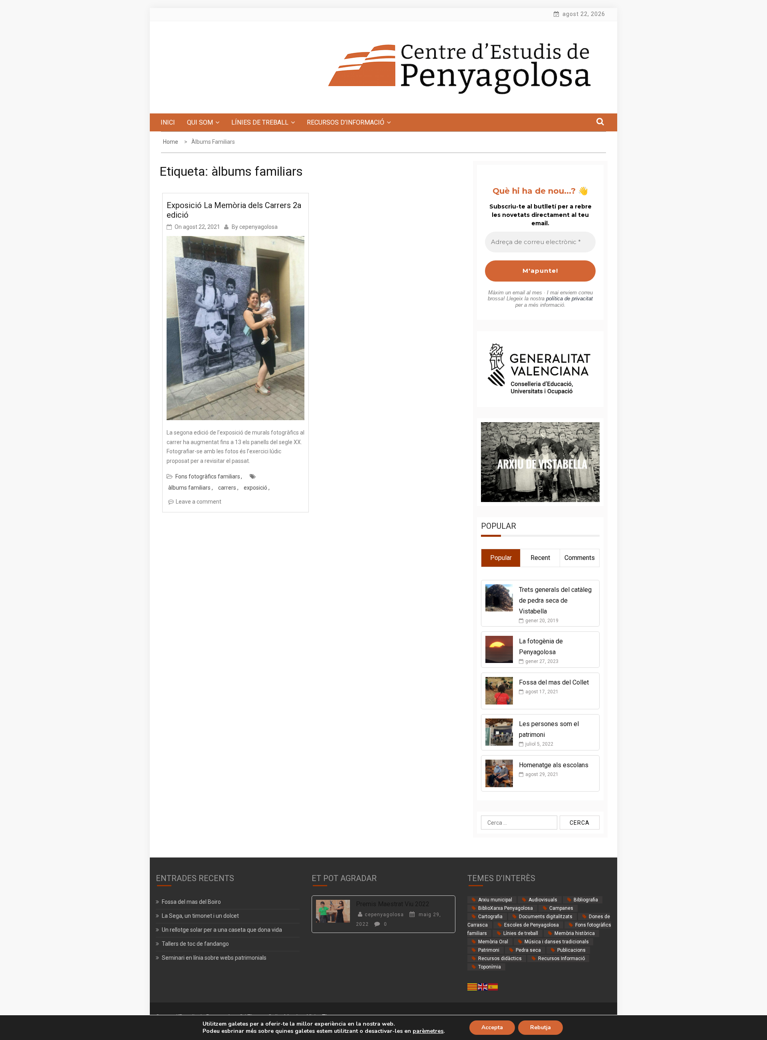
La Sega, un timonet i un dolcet (200, 916)
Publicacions (571, 950)
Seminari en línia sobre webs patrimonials (214, 958)
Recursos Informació (561, 958)
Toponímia (489, 967)
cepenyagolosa (258, 227)
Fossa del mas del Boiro (191, 902)
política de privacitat (569, 299)
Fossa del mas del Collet (554, 682)
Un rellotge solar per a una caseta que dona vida (222, 930)
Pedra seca (528, 950)
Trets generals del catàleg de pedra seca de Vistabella (555, 600)
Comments (579, 558)
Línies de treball (520, 933)
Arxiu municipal (495, 900)
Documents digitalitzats (545, 916)
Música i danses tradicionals (557, 942)
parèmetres (428, 1031)
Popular (501, 558)
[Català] (472, 986)
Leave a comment (198, 501)
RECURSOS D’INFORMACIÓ (345, 122)
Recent (540, 558)
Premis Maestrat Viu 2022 (392, 904)
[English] (483, 986)
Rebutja (540, 1027)
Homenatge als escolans (553, 765)
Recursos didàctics (500, 958)
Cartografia (490, 916)
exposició (255, 487)
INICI (168, 122)
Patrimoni (488, 950)
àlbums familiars (189, 487)
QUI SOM (200, 122)
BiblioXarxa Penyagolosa (505, 908)
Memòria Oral (493, 942)
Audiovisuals (543, 900)
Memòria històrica (574, 933)
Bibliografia (586, 900)
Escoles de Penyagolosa (531, 925)
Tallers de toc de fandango (195, 944)
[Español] (493, 986)
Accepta (492, 1027)
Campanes (561, 908)
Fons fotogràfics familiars (207, 476)
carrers (227, 487)
